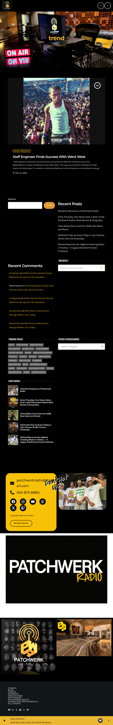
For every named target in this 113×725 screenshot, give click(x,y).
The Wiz (50, 368)
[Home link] (7, 6)
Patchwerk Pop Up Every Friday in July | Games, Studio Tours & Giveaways (35, 427)
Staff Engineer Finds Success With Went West (49, 157)
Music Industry (22, 151)
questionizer (15, 364)
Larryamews (15, 310)
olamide (23, 357)
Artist (11, 345)
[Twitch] (23, 508)
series (12, 368)
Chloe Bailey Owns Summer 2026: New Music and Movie (35, 415)
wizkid (26, 372)
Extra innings (42, 349)
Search (12, 199)
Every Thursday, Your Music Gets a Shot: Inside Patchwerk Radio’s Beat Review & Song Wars (36, 402)
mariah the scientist (42, 353)
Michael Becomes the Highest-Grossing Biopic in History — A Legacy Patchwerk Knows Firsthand (81, 247)
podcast (32, 357)
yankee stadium (38, 372)
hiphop (28, 353)
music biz (13, 357)
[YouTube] (9, 710)
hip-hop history (16, 353)
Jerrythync (14, 273)
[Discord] (27, 710)
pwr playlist (24, 361)
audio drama (22, 345)
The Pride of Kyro (36, 368)
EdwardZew (15, 323)
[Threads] (42, 501)
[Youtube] (33, 501)
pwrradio (37, 361)
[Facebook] (13, 501)
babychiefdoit (36, 345)
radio (25, 364)
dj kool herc (28, 349)
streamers (22, 368)
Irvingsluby (14, 298)
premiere (13, 361)
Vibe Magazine (15, 372)
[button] (5, 647)
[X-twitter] (13, 508)
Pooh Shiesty (44, 357)
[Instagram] (23, 501)
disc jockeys (14, 349)
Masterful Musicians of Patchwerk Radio (78, 211)
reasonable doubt (38, 364)
